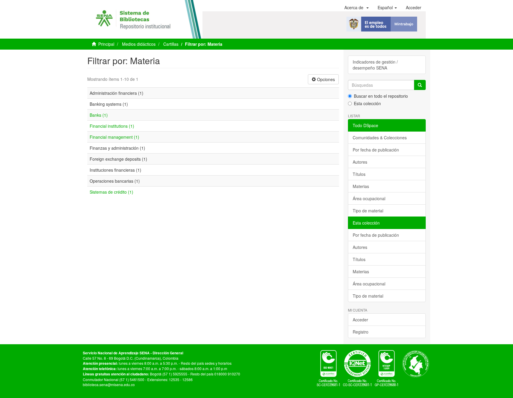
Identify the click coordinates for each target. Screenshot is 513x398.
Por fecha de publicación (376, 150)
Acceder (360, 320)
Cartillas (170, 44)
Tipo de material (368, 211)
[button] (356, 7)
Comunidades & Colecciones (380, 137)
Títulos (359, 174)
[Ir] (420, 85)
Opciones (325, 79)
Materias (361, 186)
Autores (360, 162)
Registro (360, 332)
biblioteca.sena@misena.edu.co (109, 384)
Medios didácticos (139, 44)
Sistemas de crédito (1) (111, 192)
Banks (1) (99, 115)
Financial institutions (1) (112, 126)
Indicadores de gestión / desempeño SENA (375, 65)
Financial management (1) (114, 137)
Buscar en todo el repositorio (381, 96)
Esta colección (367, 103)
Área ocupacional (369, 198)
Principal (106, 44)
